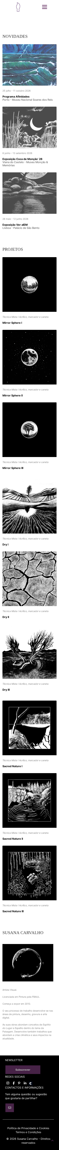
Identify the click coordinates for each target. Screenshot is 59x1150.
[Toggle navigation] (44, 7)
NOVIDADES (15, 36)
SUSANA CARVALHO (22, 932)
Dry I (5, 544)
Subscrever (22, 1069)
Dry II (5, 617)
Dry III (6, 689)
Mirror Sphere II (12, 395)
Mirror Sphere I (12, 322)
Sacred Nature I (12, 766)
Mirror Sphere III (12, 468)
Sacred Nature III (13, 911)
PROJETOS (12, 249)
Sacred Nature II (12, 838)
